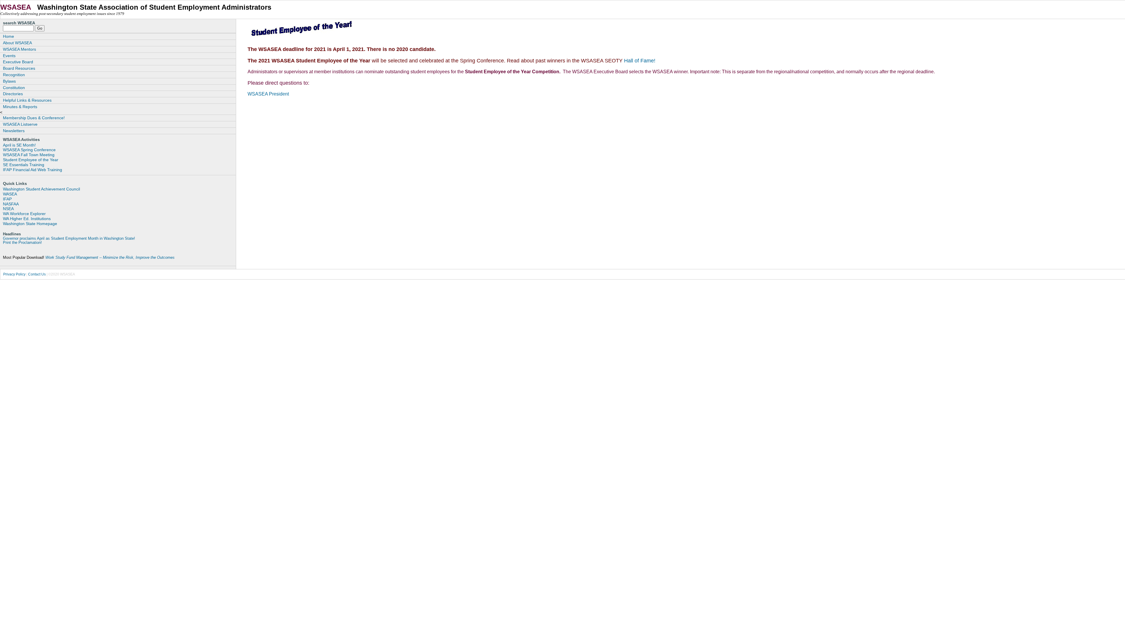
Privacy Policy (14, 274)
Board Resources (19, 68)
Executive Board (18, 61)
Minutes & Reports (20, 106)
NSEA (8, 208)
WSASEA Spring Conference (29, 149)
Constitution (14, 87)
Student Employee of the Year (30, 159)
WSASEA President (268, 93)
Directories (13, 93)
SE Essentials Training (23, 164)
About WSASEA (17, 42)
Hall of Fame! (639, 61)
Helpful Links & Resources (27, 100)
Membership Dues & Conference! (34, 117)
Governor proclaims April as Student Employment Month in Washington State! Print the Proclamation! (69, 240)
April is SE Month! (19, 145)
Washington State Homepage (30, 223)
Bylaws (9, 81)
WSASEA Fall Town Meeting (28, 154)
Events (9, 55)
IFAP (7, 199)
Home (8, 36)
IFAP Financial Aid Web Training (32, 169)
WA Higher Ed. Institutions (27, 218)
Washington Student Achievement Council (41, 189)
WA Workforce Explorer (24, 213)
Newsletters (14, 130)
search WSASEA (19, 23)
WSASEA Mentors (19, 49)
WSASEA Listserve (20, 124)
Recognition (14, 74)
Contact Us (37, 274)
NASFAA (11, 204)
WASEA (10, 194)
